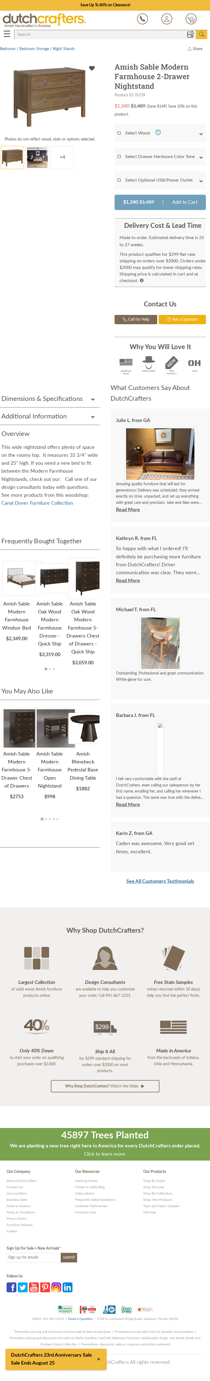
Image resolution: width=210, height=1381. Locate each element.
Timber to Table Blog (90, 1187)
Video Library (84, 1193)
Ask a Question (184, 319)
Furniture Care (85, 1212)
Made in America (19, 1206)
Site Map (149, 1212)
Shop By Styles (154, 1180)
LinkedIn (67, 1287)
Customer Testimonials (91, 1206)
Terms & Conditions (21, 1212)
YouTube (34, 1287)
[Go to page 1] (45, 668)
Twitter (23, 1287)
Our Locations (17, 1193)
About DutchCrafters (22, 1180)
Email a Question (80, 1318)
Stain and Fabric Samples (161, 1206)
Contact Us (15, 1187)
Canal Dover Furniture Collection (37, 503)
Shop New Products (157, 1199)
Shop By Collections (158, 1193)
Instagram (56, 1287)
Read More (128, 509)
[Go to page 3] (53, 669)
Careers (12, 1231)
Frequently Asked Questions (95, 1199)
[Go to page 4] (53, 819)
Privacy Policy (17, 1218)
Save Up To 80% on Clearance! (105, 5)
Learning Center (86, 1180)
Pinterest (45, 1287)
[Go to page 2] (50, 669)
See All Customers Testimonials (160, 881)
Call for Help (138, 319)
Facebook (11, 1287)
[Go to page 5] (57, 819)
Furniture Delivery (20, 1225)
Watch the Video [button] (102, 1086)
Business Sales (17, 1199)
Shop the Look (153, 1187)
